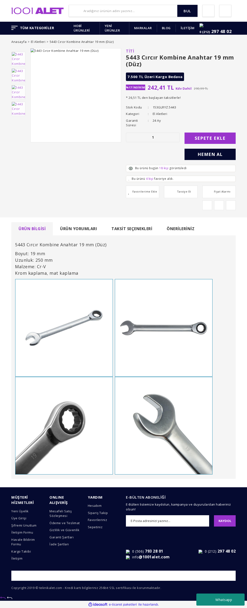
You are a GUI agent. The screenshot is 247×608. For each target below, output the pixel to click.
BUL (187, 10)
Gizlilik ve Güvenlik (64, 530)
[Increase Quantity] (175, 137)
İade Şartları (59, 544)
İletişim (16, 558)
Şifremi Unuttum (24, 525)
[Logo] (37, 10)
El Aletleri (160, 114)
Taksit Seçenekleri (131, 228)
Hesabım (95, 505)
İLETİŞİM (188, 28)
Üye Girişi (18, 518)
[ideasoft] (98, 604)
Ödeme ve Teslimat (64, 523)
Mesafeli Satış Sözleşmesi (60, 513)
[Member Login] (208, 11)
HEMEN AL (210, 154)
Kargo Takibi (21, 551)
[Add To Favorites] (142, 192)
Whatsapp (223, 599)
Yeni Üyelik (20, 511)
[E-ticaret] (123, 604)
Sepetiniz (95, 527)
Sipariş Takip (98, 513)
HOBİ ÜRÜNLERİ (82, 28)
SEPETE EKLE (210, 138)
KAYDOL (225, 521)
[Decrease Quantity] (129, 137)
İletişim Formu (22, 532)
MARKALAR (143, 28)
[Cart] (225, 11)
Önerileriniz (180, 228)
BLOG (166, 28)
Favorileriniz (97, 520)
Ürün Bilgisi (32, 228)
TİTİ (130, 51)
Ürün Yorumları (78, 228)
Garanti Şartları (61, 537)
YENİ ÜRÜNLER (112, 28)
